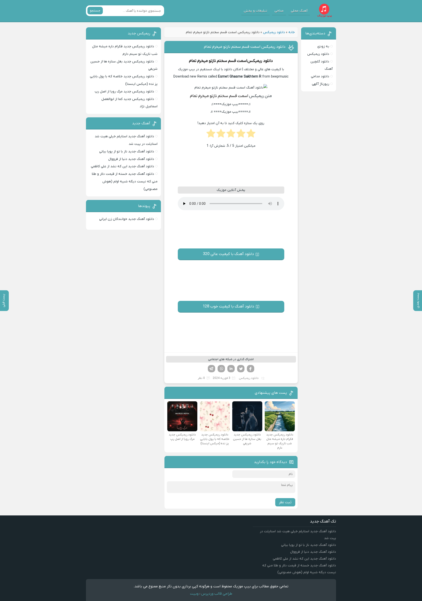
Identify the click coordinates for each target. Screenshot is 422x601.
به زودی (323, 46)
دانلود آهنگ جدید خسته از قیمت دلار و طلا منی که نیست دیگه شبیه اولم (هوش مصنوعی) (125, 181)
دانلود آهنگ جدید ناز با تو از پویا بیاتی (126, 151)
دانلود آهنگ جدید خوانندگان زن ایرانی (126, 219)
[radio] (250, 135)
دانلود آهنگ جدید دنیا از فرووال (131, 159)
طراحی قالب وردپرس (216, 593)
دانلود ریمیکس (274, 32)
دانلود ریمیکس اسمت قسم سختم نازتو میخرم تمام (244, 46)
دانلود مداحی (320, 76)
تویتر (240, 368)
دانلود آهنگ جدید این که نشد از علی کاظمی (122, 166)
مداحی (279, 11)
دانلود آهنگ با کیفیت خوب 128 (228, 306)
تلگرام (211, 368)
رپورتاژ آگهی (320, 84)
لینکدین (231, 368)
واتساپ (221, 368)
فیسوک (250, 368)
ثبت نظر (285, 502)
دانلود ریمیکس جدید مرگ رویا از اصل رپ (124, 91)
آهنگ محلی (299, 11)
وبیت (194, 593)
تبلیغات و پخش (255, 11)
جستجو (95, 11)
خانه (291, 32)
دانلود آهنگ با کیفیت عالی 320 (228, 254)
